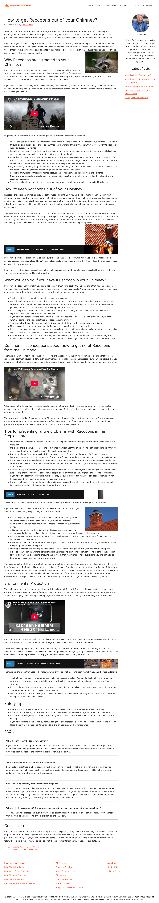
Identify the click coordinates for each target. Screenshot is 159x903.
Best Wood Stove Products (16, 871)
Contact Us (112, 867)
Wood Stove (111, 5)
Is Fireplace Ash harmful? (136, 98)
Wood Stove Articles (65, 871)
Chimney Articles (63, 875)
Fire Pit (100, 5)
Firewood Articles (64, 879)
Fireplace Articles (64, 867)
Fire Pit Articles (63, 883)
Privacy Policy (113, 871)
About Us (111, 863)
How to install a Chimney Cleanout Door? (23, 847)
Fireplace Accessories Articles (69, 887)
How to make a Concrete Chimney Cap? (22, 849)
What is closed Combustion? (138, 75)
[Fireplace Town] (17, 5)
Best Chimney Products (15, 875)
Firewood (135, 5)
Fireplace (89, 5)
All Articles (61, 863)
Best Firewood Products (15, 879)
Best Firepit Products (14, 867)
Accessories (148, 5)
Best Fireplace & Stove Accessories (20, 883)
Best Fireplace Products (15, 863)
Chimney (123, 5)
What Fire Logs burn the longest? (140, 86)
